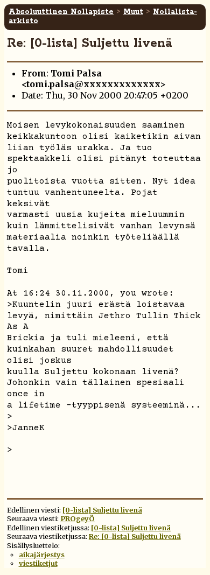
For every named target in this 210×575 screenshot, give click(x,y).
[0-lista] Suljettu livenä (102, 510)
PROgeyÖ (77, 518)
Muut (133, 12)
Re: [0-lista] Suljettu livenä (135, 536)
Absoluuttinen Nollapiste (61, 12)
